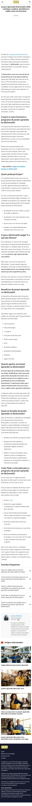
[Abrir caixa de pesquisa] (30, 2)
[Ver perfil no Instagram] (18, 620)
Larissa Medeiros (16, 616)
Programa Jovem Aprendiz (17, 54)
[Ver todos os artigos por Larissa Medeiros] (6, 616)
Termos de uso (5, 756)
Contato (3, 758)
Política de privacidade (8, 754)
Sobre (3, 751)
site (11, 500)
